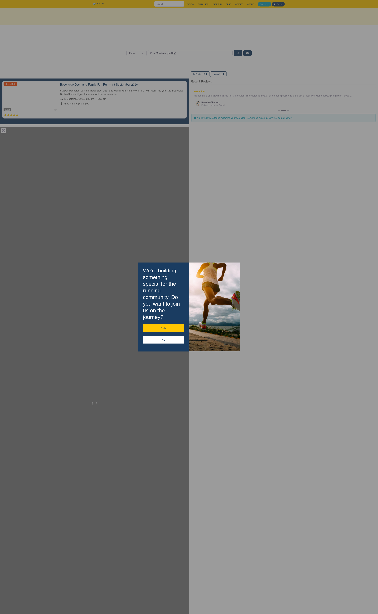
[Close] (236, 266)
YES (163, 328)
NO (163, 340)
